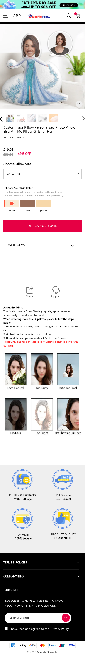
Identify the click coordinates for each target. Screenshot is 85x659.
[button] (10, 72)
